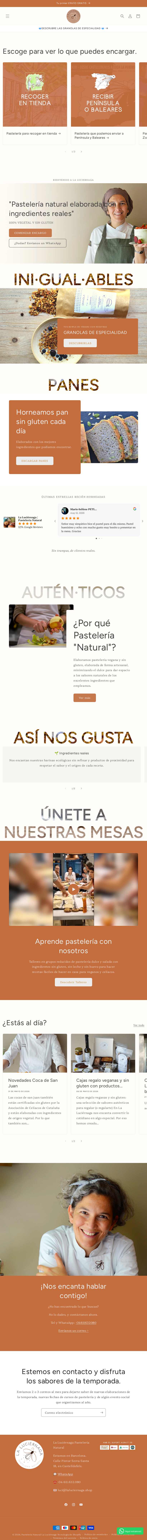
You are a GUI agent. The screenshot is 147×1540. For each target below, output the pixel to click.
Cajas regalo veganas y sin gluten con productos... (102, 1083)
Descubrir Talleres (73, 982)
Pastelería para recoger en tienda (31, 133)
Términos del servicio (64, 1538)
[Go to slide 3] (101, 538)
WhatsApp (65, 1474)
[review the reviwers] (134, 509)
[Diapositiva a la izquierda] (66, 152)
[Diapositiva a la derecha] (81, 152)
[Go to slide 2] (99, 538)
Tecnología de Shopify (69, 1534)
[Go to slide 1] (96, 538)
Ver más (85, 697)
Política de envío (89, 1538)
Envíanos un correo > (73, 1330)
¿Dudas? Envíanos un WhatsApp (37, 243)
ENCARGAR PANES (35, 461)
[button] (7, 16)
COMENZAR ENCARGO (30, 233)
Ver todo (138, 1025)
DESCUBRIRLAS (80, 343)
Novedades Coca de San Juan (33, 1083)
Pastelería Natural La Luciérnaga (39, 1534)
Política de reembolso (96, 1534)
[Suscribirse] (102, 1412)
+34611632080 (86, 1322)
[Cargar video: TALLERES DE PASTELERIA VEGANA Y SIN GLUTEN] (73, 889)
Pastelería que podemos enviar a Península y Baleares (99, 135)
